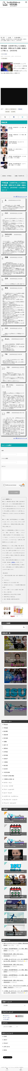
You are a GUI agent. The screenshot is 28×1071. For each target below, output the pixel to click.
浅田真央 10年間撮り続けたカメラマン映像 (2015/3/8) (8, 175)
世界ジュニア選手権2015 (11, 109)
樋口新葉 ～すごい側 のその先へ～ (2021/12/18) (16, 150)
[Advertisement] (14, 21)
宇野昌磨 (20, 109)
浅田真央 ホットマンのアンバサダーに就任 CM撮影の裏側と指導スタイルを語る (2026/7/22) (16, 659)
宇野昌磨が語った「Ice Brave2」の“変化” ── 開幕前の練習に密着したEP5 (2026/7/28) (16, 643)
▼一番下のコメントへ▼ (20, 196)
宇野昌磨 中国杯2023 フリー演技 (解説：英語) (17, 135)
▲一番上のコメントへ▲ (20, 438)
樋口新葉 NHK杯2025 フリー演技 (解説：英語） (17, 128)
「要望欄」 (13, 562)
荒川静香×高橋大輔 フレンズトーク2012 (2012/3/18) (16, 142)
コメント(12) (4, 54)
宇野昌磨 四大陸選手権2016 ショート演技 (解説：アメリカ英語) (17, 164)
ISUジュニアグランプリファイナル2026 (15, 692)
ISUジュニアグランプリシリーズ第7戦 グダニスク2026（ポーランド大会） (15, 708)
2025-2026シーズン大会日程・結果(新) (14, 896)
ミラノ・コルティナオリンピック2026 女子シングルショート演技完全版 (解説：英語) (15, 907)
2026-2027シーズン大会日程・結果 (13, 833)
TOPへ (21, 1069)
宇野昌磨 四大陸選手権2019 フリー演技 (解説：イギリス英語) (17, 157)
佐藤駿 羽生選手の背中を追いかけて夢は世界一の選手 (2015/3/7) (21, 175)
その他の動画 (4, 58)
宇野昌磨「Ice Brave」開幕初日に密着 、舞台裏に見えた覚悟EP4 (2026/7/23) (16, 676)
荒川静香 (13, 111)
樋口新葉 (7, 111)
